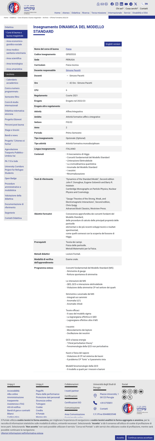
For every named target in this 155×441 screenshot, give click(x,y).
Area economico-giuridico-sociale (14, 43)
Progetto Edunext (13, 119)
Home (57, 13)
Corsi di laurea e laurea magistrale (14, 34)
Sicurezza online (44, 400)
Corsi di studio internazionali (11, 104)
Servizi (127, 13)
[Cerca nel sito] (142, 3)
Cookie (39, 407)
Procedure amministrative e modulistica (13, 186)
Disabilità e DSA (140, 13)
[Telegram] (130, 3)
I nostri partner (72, 391)
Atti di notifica (13, 407)
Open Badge (11, 178)
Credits (39, 410)
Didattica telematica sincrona (14, 112)
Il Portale (40, 413)
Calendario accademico (12, 81)
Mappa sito (41, 417)
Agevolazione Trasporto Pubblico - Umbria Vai (14, 152)
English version (113, 44)
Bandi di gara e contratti (18, 410)
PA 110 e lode (11, 161)
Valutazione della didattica (13, 197)
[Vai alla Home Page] (21, 7)
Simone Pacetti (73, 70)
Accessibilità (13, 391)
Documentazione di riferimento (14, 206)
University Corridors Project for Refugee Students (14, 169)
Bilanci (10, 413)
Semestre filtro (12, 97)
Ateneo (66, 13)
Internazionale (115, 13)
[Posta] (102, 3)
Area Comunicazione (75, 414)
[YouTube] (126, 3)
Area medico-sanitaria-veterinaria (16, 51)
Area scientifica (13, 58)
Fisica (68, 49)
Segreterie (10, 212)
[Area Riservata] (98, 3)
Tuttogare (40, 404)
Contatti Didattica (13, 218)
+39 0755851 (106, 403)
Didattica (76, 13)
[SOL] (106, 3)
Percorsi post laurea (14, 124)
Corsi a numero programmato (12, 90)
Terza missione (98, 13)
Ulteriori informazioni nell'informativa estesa (22, 433)
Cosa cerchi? (132, 8)
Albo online (12, 394)
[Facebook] (112, 3)
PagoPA (40, 391)
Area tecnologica (14, 63)
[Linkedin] (121, 3)
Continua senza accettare (140, 437)
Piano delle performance (47, 394)
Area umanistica (14, 69)
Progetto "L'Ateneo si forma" (15, 142)
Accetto (120, 437)
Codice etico (13, 417)
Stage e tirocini (12, 130)
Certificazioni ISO (73, 402)
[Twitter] (135, 3)
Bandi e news (11, 135)
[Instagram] (116, 3)
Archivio (10, 74)
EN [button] (146, 4)
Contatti (144, 8)
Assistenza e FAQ (15, 404)
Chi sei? (120, 8)
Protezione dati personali (48, 397)
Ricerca (85, 13)
